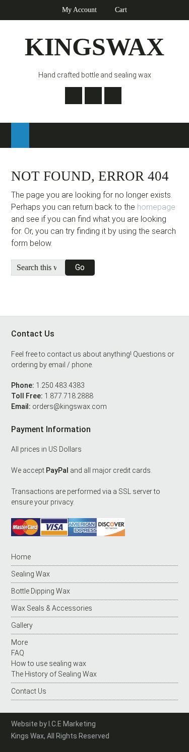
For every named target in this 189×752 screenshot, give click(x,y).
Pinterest (112, 95)
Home (21, 557)
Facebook (93, 95)
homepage (156, 207)
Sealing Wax (30, 574)
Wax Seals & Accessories (51, 608)
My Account (79, 10)
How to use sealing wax (48, 663)
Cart (121, 10)
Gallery (22, 625)
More (19, 642)
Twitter (73, 95)
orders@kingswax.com (69, 406)
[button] (20, 135)
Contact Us (28, 691)
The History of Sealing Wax (54, 674)
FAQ (17, 653)
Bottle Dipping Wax (40, 591)
